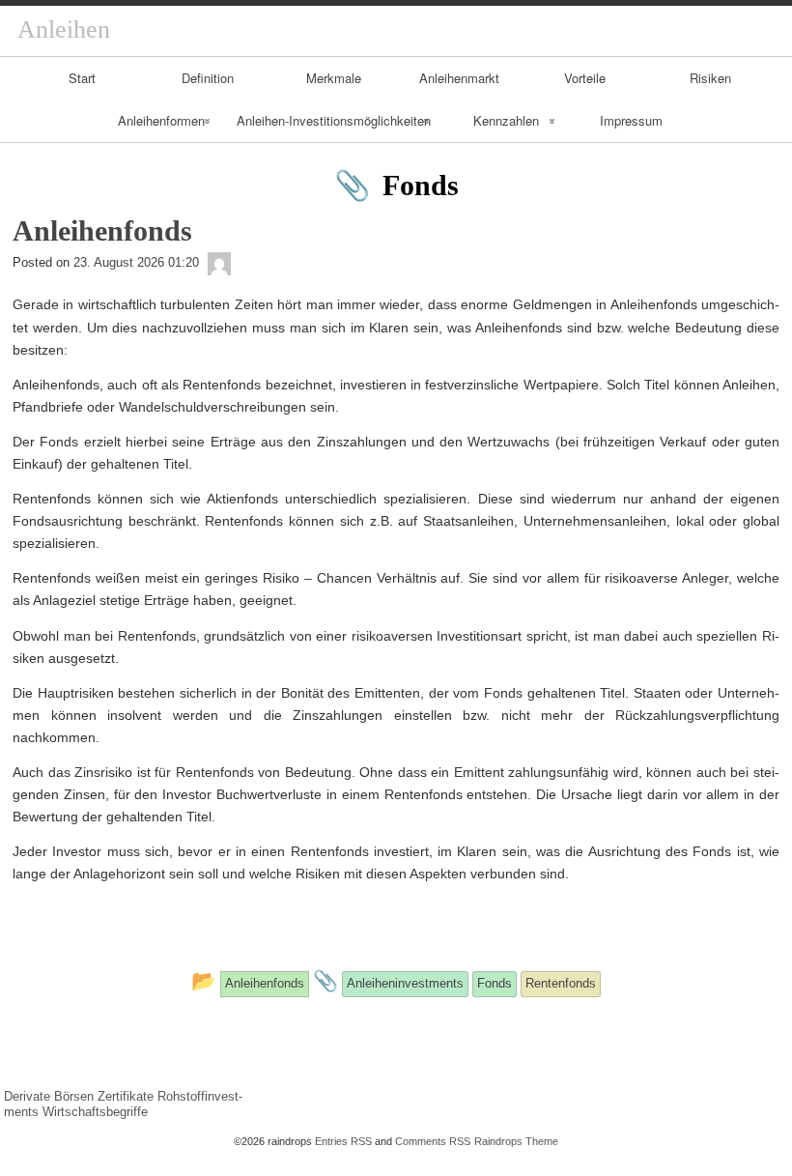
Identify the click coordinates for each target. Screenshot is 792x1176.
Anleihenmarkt (459, 78)
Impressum (631, 120)
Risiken (710, 78)
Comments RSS (432, 1141)
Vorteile (585, 78)
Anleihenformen (161, 120)
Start (82, 78)
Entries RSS (343, 1141)
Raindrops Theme (516, 1141)
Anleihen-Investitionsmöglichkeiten (334, 120)
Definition (208, 78)
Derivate (27, 1096)
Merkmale (333, 78)
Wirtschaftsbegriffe (95, 1111)
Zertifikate (126, 1096)
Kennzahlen (506, 120)
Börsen (74, 1096)
